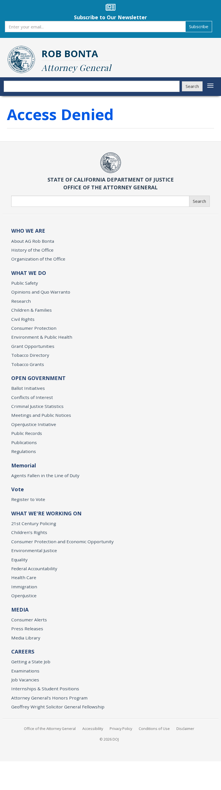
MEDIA (19, 609)
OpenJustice (24, 595)
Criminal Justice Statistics (37, 406)
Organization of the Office (38, 259)
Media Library (25, 638)
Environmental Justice (34, 550)
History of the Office (32, 250)
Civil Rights (23, 319)
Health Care (23, 577)
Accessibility (92, 728)
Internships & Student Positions (45, 688)
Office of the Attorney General (50, 728)
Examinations (25, 671)
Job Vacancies (25, 680)
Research (21, 301)
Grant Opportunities (32, 346)
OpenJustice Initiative (33, 424)
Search (192, 86)
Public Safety (24, 283)
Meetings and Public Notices (41, 415)
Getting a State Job (30, 661)
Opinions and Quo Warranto (40, 292)
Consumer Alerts (29, 620)
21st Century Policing (33, 523)
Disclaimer (185, 728)
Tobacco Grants (27, 364)
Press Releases (27, 628)
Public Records (26, 433)
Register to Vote (28, 499)
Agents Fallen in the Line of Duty (45, 475)
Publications (24, 442)
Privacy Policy (121, 728)
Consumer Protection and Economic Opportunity (62, 541)
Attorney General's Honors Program (49, 698)
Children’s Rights (29, 532)
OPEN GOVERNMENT (38, 378)
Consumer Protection (33, 328)
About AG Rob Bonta (32, 241)
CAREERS (22, 651)
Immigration (24, 586)
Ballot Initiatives (28, 388)
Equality (19, 559)
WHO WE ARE (28, 230)
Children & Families (31, 310)
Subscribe (198, 26)
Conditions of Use (154, 728)
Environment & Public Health (41, 337)
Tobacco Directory (30, 355)
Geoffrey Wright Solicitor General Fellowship (57, 707)
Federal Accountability (34, 568)
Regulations (23, 451)
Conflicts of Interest (32, 397)
